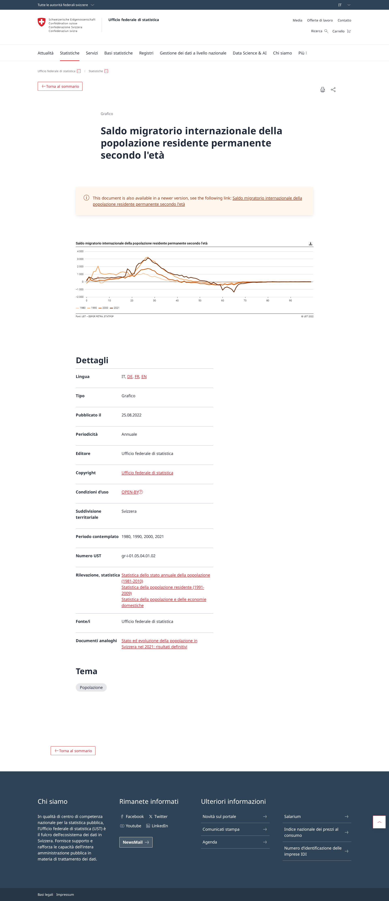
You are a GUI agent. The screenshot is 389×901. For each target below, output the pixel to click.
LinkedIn (160, 825)
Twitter (161, 816)
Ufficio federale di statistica (133, 19)
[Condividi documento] (333, 89)
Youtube (133, 825)
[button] (45, 53)
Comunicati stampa (221, 829)
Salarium (292, 816)
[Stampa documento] (322, 89)
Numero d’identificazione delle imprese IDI (313, 851)
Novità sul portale (219, 816)
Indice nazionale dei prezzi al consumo (311, 832)
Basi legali (45, 894)
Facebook (135, 816)
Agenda (210, 842)
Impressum (65, 894)
